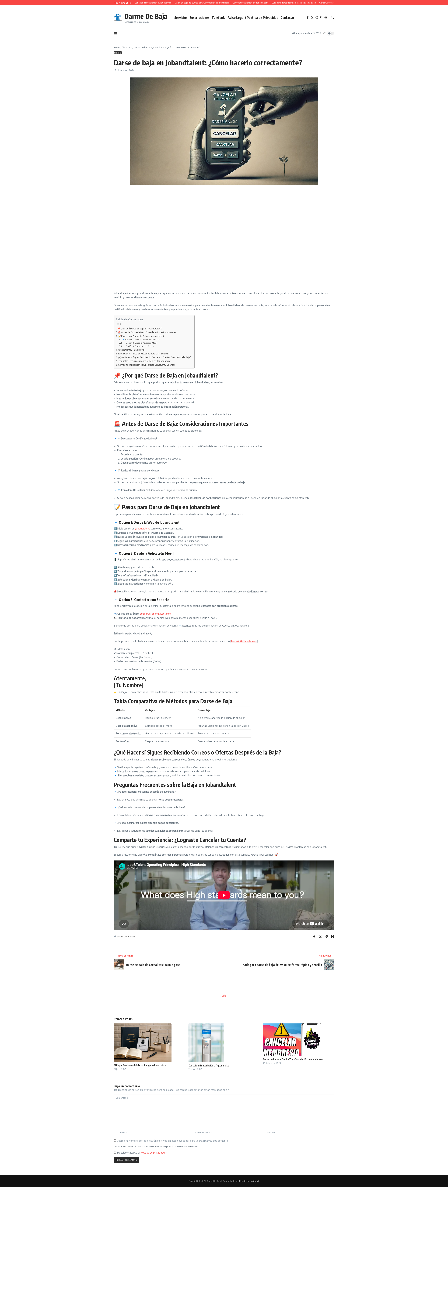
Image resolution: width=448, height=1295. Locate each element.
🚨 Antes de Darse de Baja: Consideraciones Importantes (147, 332)
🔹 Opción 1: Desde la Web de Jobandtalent (141, 339)
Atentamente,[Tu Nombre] (131, 349)
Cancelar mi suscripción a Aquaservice (208, 1065)
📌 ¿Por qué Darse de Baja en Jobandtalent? (139, 328)
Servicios (180, 17)
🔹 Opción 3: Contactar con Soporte (138, 346)
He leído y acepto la (142, 1152)
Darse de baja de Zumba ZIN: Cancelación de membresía (293, 1059)
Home (117, 47)
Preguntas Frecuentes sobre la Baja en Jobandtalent (144, 361)
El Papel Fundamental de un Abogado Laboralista (140, 1065)
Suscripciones (199, 17)
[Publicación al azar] (324, 33)
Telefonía (219, 17)
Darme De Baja (145, 16)
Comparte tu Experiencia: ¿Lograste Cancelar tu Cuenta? (146, 364)
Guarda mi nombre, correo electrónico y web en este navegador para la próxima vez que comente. (173, 1140)
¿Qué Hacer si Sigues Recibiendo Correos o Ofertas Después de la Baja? (154, 357)
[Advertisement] (214, 212)
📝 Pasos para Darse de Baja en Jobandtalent (141, 336)
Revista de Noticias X (249, 1181)
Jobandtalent (142, 528)
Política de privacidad (153, 1152)
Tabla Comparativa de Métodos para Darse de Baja (144, 353)
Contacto (287, 17)
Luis (224, 995)
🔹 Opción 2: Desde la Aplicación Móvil (140, 342)
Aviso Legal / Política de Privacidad (253, 17)
